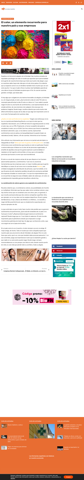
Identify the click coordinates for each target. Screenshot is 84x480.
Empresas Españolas (41, 2)
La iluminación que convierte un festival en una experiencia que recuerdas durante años (62, 200)
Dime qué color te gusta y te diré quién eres (29, 142)
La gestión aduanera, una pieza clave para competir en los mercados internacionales (73, 426)
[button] (82, 9)
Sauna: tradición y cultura (15, 425)
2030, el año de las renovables (66, 83)
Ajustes (13, 478)
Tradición (9, 2)
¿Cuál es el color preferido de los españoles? (15, 119)
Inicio (3, 2)
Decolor (39, 166)
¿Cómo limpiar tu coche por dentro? (64, 238)
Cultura (15, 2)
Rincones (31, 2)
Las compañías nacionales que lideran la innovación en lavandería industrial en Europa (63, 159)
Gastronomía (23, 2)
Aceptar (68, 477)
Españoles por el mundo (65, 94)
